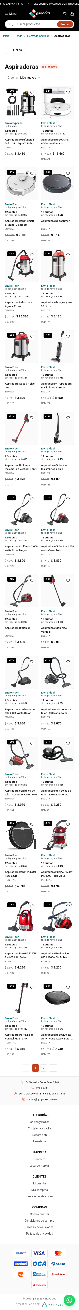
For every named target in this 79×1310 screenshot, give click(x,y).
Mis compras (39, 1190)
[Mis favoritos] (64, 13)
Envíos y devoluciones (39, 1227)
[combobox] (35, 24)
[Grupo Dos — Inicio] (39, 14)
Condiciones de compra (39, 1220)
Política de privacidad (39, 1233)
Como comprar (39, 1214)
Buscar (65, 24)
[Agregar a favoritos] (31, 92)
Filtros (17, 50)
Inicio (6, 35)
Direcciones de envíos (39, 1196)
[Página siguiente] (53, 1068)
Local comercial (39, 1165)
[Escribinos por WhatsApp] (69, 1300)
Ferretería (39, 1141)
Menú (13, 13)
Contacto (39, 1159)
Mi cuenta (39, 1183)
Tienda (18, 35)
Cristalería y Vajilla (39, 1128)
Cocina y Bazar (39, 1122)
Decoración (39, 1135)
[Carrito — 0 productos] (72, 13)
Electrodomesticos (38, 35)
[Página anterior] (26, 1068)
